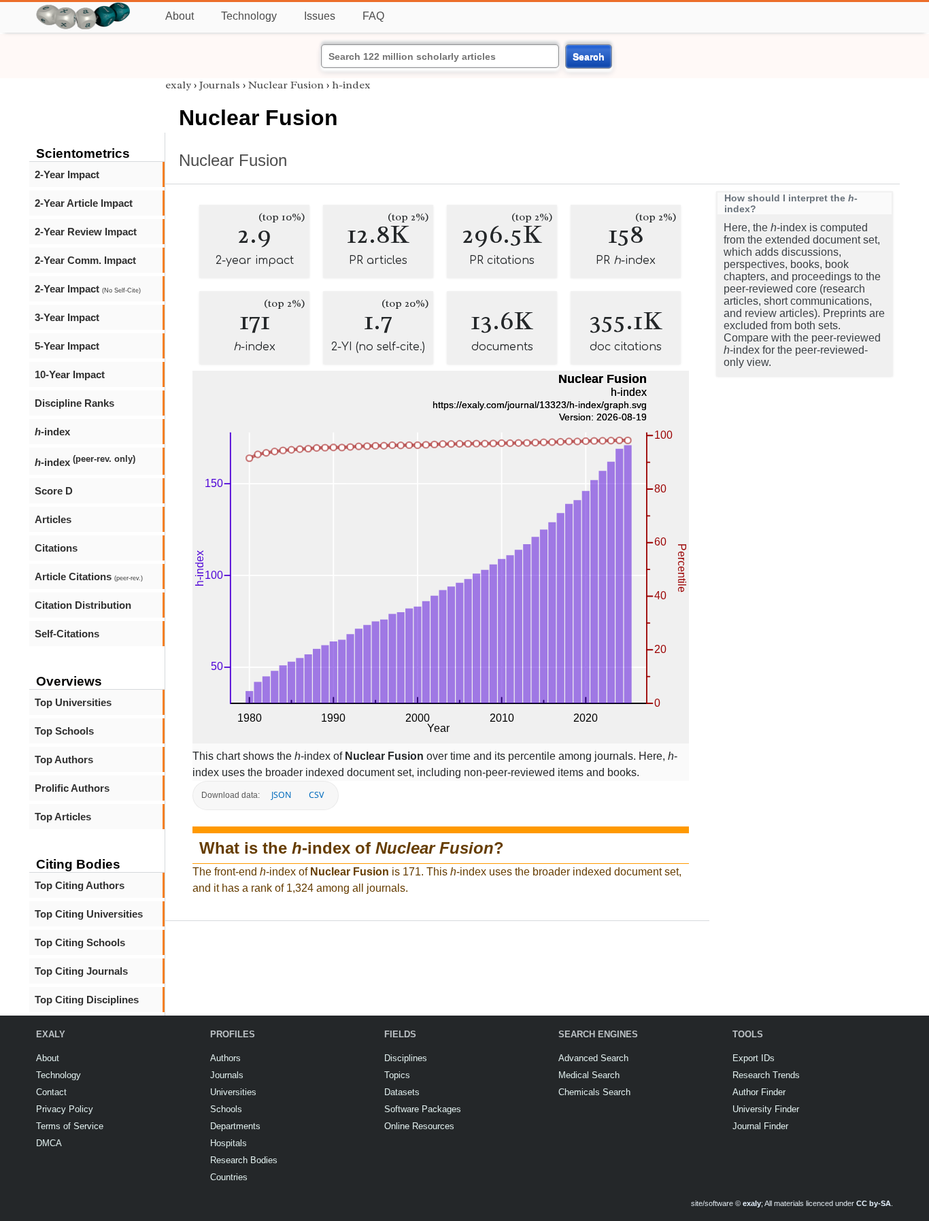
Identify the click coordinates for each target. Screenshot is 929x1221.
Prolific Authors (72, 788)
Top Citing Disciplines (87, 999)
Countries (229, 1177)
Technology (249, 16)
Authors (225, 1058)
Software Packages (422, 1109)
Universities (233, 1092)
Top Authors (64, 759)
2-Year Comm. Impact (85, 260)
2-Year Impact (67, 174)
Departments (235, 1126)
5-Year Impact (67, 346)
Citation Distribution (83, 605)
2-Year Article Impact (84, 203)
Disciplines (405, 1058)
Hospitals (228, 1143)
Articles (53, 519)
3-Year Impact (67, 317)
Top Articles (63, 816)
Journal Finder (760, 1126)
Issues (319, 16)
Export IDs (753, 1058)
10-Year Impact (70, 374)
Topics (397, 1075)
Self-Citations (67, 633)
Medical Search (589, 1075)
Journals (219, 85)
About (179, 16)
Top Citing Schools (80, 942)
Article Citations (89, 576)
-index (52, 431)
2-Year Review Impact (86, 231)
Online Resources (419, 1126)
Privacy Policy (64, 1109)
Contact (51, 1092)
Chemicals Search (594, 1092)
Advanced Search (593, 1058)
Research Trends (766, 1075)
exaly (178, 85)
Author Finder (759, 1092)
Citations (56, 548)
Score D (54, 491)
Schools (226, 1109)
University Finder (765, 1109)
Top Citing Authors (79, 885)
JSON (281, 795)
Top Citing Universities (89, 914)
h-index (351, 85)
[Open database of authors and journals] (83, 8)
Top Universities (73, 702)
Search (589, 56)
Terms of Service (69, 1126)
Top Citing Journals (81, 971)
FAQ (373, 16)
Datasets (402, 1092)
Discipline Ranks (74, 403)
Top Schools (64, 731)
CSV (316, 795)
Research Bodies (243, 1160)
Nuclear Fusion (286, 85)
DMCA (49, 1143)
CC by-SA (873, 1203)
